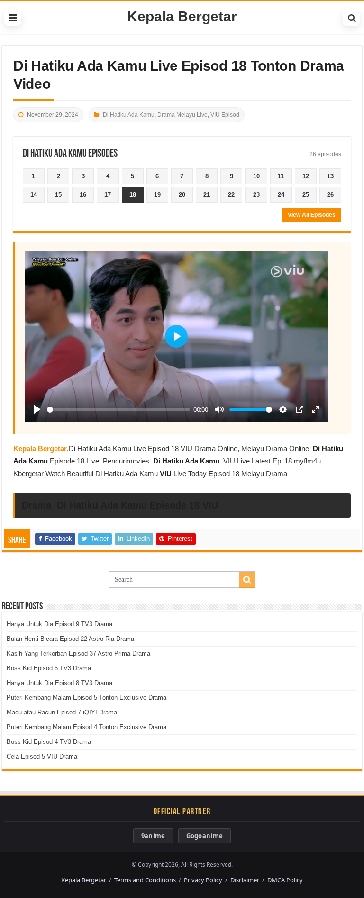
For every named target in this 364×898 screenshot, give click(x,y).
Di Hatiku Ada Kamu (129, 114)
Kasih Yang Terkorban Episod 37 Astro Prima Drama (78, 653)
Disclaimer (244, 880)
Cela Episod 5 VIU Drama (42, 756)
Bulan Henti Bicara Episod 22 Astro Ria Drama (70, 638)
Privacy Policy (203, 880)
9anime (153, 836)
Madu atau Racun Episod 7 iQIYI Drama (62, 712)
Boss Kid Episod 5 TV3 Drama (49, 668)
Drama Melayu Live (182, 114)
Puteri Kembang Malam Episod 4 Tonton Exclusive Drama (86, 727)
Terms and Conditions (145, 880)
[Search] (351, 17)
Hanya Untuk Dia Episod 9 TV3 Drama (59, 624)
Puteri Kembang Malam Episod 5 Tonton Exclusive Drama (86, 697)
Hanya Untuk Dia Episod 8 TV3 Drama (59, 682)
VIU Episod (224, 114)
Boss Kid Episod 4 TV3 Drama (49, 741)
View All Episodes (312, 215)
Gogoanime (204, 836)
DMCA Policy (285, 880)
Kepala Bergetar (182, 16)
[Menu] (12, 17)
